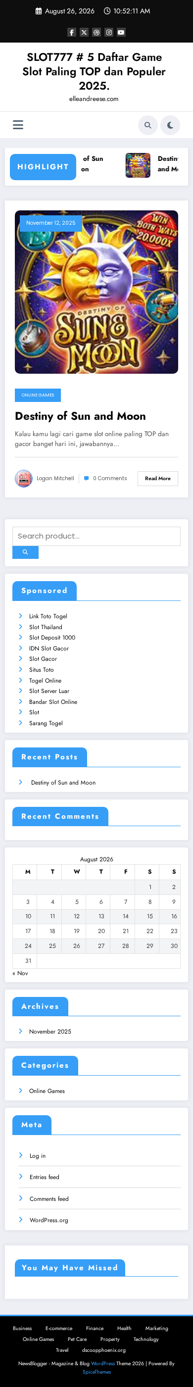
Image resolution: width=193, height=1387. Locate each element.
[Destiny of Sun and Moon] (96, 291)
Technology (146, 1339)
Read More (158, 478)
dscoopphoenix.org (104, 1350)
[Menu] (18, 125)
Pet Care (77, 1339)
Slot (34, 712)
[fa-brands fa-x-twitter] (84, 32)
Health (124, 1328)
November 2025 (50, 1031)
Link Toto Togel (48, 616)
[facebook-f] (71, 32)
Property (110, 1339)
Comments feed (49, 1198)
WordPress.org (49, 1220)
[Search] (148, 125)
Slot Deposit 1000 (52, 637)
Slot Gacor (43, 658)
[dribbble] (96, 32)
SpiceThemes (97, 1372)
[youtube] (121, 32)
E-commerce (59, 1328)
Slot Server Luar (49, 691)
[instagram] (108, 32)
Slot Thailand (45, 627)
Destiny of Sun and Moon (79, 164)
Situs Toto (41, 669)
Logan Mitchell (55, 478)
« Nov (20, 973)
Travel (62, 1350)
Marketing (156, 1328)
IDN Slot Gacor (49, 648)
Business (22, 1328)
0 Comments (110, 478)
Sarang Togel (46, 723)
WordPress (103, 1363)
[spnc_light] (170, 125)
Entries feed (44, 1177)
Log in (38, 1155)
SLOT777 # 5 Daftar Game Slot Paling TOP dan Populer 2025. (94, 71)
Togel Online (45, 680)
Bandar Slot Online (53, 701)
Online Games (38, 395)
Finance (94, 1328)
